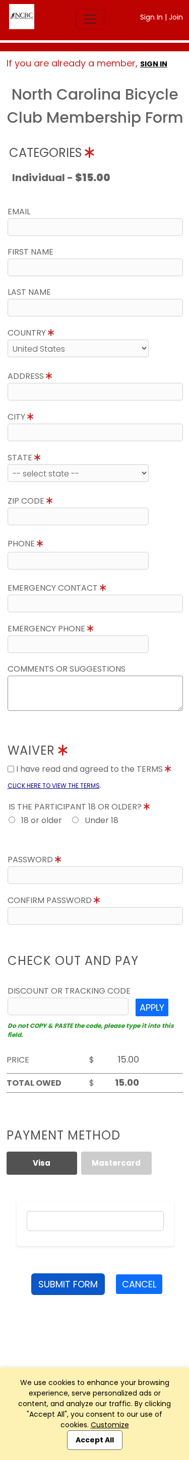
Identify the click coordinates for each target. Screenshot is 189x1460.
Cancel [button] (139, 1284)
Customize (110, 1425)
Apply (152, 1007)
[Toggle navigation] (90, 19)
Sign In (151, 17)
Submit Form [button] (68, 1284)
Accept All (95, 1440)
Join (176, 17)
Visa (41, 1163)
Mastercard (116, 1163)
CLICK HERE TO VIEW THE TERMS (54, 785)
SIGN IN (153, 64)
